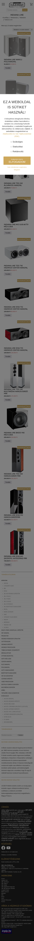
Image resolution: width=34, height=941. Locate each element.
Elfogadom (17, 169)
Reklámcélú (17, 151)
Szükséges (17, 142)
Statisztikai (17, 146)
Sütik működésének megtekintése (17, 167)
